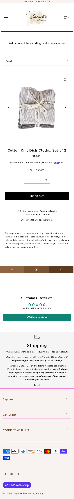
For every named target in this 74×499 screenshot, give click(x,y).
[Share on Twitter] (36, 269)
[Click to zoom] (65, 79)
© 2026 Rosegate (11, 493)
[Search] (67, 61)
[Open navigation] (6, 17)
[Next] (65, 108)
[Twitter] (18, 474)
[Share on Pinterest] (61, 269)
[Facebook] (5, 474)
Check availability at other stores (37, 219)
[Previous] (9, 108)
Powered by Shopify (33, 493)
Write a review (37, 317)
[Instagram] (11, 474)
